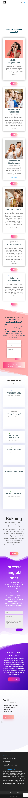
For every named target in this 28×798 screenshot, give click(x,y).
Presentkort (12, 792)
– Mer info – (14, 77)
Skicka (18, 358)
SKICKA (19, 629)
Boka (14, 83)
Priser (7, 792)
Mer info (14, 679)
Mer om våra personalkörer (14, 365)
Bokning (19, 792)
